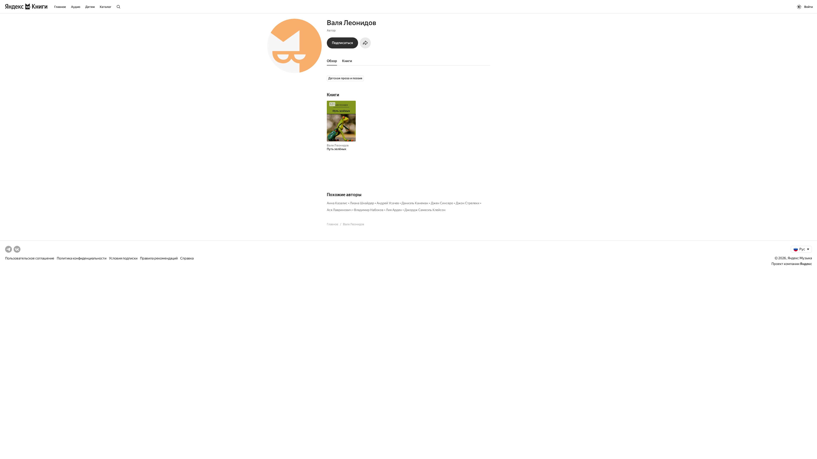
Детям (90, 6)
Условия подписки (123, 258)
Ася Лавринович (339, 210)
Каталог (105, 6)
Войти (808, 6)
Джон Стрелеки (467, 203)
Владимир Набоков (368, 210)
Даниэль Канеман (414, 203)
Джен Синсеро (442, 203)
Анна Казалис (337, 203)
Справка (187, 258)
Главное (60, 6)
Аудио (75, 6)
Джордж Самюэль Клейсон (425, 210)
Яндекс (806, 264)
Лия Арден (394, 210)
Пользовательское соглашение (29, 258)
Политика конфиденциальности (81, 258)
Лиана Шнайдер (362, 203)
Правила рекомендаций (159, 258)
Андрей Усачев (388, 203)
